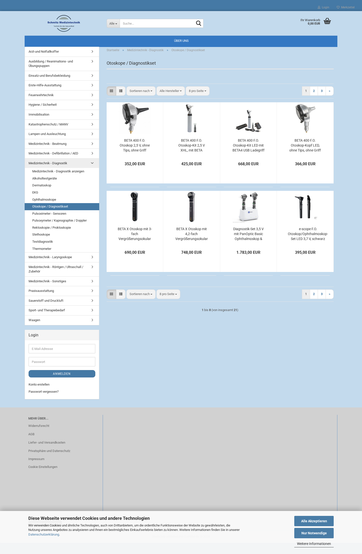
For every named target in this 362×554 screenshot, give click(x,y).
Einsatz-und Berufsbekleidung (49, 75)
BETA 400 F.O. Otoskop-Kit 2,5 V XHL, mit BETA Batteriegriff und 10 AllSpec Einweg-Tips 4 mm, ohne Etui (191, 145)
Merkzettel (347, 7)
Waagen (34, 320)
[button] (111, 91)
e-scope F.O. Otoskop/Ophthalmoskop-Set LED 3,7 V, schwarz (308, 234)
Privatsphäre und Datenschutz (49, 451)
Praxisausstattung (41, 291)
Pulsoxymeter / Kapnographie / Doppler (59, 220)
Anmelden (62, 373)
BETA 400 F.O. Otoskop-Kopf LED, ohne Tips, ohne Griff (305, 145)
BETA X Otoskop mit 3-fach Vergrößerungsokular (135, 234)
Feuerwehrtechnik (41, 95)
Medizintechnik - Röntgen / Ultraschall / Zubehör (56, 269)
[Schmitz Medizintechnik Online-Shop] (63, 23)
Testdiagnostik (42, 241)
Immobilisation (39, 114)
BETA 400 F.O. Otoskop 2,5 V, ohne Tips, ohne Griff (135, 145)
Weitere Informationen (314, 544)
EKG (35, 192)
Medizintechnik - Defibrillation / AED (53, 153)
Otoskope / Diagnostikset (50, 206)
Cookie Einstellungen (42, 467)
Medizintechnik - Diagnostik (48, 163)
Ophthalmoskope (44, 199)
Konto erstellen (39, 384)
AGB (31, 434)
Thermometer (41, 249)
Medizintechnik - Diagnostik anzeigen (58, 171)
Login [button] (324, 7)
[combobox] (141, 91)
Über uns (181, 41)
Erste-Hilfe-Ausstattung (45, 85)
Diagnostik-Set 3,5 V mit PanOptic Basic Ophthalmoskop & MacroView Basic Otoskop (248, 234)
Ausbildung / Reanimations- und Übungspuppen (51, 64)
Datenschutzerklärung (43, 534)
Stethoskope (41, 234)
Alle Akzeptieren (314, 521)
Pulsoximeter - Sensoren (49, 213)
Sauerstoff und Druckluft (46, 300)
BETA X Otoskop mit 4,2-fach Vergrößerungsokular (191, 234)
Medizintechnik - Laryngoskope (50, 257)
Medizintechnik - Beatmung (47, 144)
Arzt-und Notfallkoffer (44, 51)
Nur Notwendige (314, 533)
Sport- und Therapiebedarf (47, 310)
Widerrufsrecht (38, 426)
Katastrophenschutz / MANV (48, 124)
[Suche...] (198, 23)
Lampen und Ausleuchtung (47, 134)
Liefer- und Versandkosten (46, 442)
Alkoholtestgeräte (44, 178)
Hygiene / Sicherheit (43, 104)
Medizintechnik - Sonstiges (47, 281)
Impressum (36, 459)
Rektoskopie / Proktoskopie (51, 227)
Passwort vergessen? (44, 391)
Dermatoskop (41, 185)
